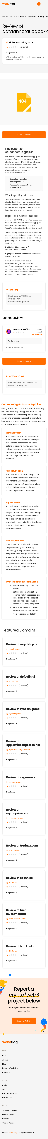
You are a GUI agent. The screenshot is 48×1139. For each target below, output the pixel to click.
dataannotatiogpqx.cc (22, 42)
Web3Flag (13, 1133)
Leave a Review (24, 134)
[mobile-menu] (44, 4)
